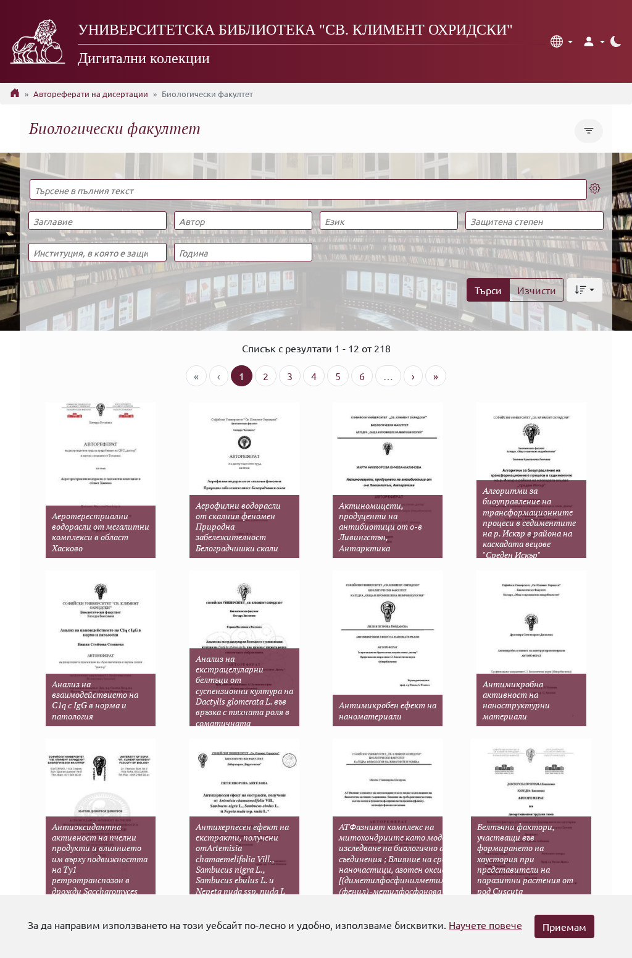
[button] (562, 41)
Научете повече (485, 924)
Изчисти (536, 290)
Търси (488, 290)
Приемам (564, 926)
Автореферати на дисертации (90, 93)
